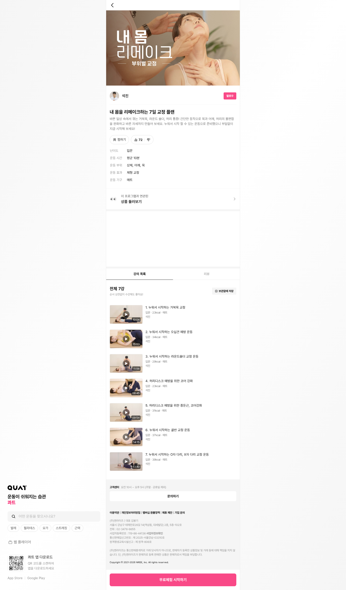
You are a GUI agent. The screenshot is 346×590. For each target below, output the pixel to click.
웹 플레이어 (22, 542)
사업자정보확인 (154, 533)
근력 (77, 528)
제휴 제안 (167, 512)
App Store (15, 578)
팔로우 (229, 96)
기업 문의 (180, 512)
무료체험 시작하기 (173, 580)
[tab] (139, 274)
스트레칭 (61, 528)
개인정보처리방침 (130, 512)
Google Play (36, 578)
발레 (13, 528)
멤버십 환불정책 (151, 512)
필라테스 (29, 528)
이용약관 (114, 512)
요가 (45, 528)
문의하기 (173, 496)
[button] (173, 314)
